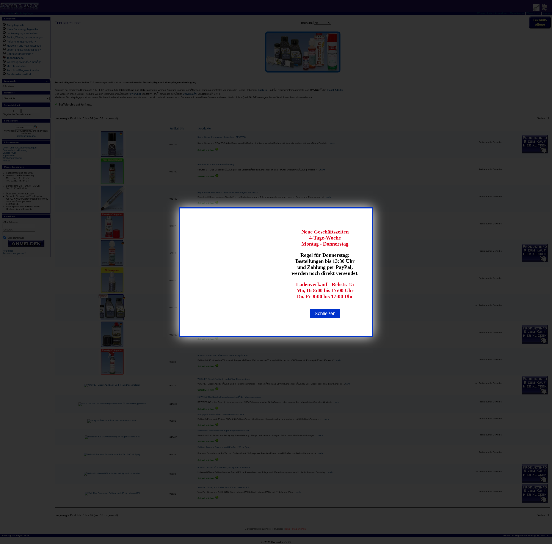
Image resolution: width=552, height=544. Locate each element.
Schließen (325, 313)
